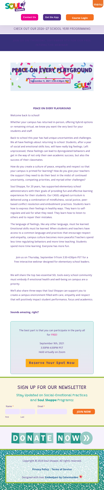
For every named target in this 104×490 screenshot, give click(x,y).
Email (41, 406)
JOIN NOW (84, 411)
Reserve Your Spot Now (52, 363)
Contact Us (29, 17)
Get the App (52, 17)
